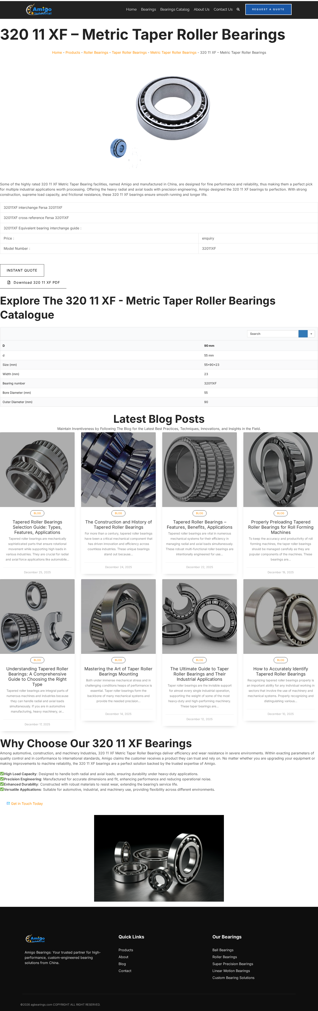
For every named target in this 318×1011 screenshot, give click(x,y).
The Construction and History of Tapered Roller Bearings (118, 524)
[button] (238, 9)
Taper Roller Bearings (129, 52)
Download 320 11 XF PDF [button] (37, 282)
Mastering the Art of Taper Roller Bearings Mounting (118, 671)
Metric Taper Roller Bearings (173, 52)
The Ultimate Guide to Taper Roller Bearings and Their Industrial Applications (199, 674)
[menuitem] (131, 9)
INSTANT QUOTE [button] (22, 270)
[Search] (303, 333)
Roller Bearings (96, 52)
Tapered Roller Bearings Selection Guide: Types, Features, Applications (37, 527)
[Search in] (311, 333)
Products (73, 52)
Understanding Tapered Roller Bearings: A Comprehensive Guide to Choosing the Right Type (37, 676)
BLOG (37, 513)
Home (57, 52)
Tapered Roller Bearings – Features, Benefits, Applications (200, 524)
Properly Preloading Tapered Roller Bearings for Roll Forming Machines (280, 527)
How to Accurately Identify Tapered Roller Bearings (280, 671)
